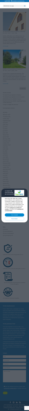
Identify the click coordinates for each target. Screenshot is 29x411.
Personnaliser (14, 218)
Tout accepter (14, 215)
